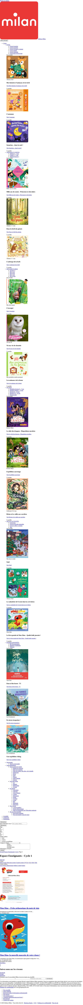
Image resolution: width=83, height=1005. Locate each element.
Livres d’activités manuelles (17, 524)
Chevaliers (15, 790)
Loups (14, 800)
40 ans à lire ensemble (15, 812)
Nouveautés (9, 762)
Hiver (14, 774)
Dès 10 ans (12, 276)
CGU (35, 1003)
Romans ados (13, 395)
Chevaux (15, 791)
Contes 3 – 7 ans (14, 155)
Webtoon (12, 647)
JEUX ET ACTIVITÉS (12, 521)
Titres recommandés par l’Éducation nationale (24, 810)
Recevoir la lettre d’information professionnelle (15, 993)
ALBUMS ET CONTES (12, 152)
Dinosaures (16, 796)
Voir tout (2, 859)
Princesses (15, 804)
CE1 (27, 862)
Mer (14, 801)
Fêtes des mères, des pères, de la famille (23, 771)
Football (15, 798)
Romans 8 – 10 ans (15, 392)
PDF (3, 838)
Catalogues (6, 817)
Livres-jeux (13, 523)
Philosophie (16, 785)
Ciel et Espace (16, 793)
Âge (1, 827)
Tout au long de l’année (16, 766)
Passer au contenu (4, 0)
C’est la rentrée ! (17, 807)
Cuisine (15, 794)
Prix (1, 831)
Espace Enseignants (9, 852)
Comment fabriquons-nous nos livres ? (13, 997)
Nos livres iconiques (18, 813)
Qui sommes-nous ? (8, 996)
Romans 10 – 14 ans (15, 393)
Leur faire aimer (14, 781)
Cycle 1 (17, 852)
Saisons (15, 780)
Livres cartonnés (14, 52)
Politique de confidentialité (7, 987)
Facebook (2, 972)
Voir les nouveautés (15, 764)
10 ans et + (12, 270)
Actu (1, 865)
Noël (14, 775)
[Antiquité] (18, 848)
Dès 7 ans (12, 275)
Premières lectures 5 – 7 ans (17, 389)
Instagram (2, 975)
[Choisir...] (18, 844)
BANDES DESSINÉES (12, 642)
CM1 (32, 862)
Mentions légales (28, 1003)
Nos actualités (6, 990)
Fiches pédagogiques (18, 809)
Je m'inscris (49, 978)
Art (14, 782)
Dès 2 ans (12, 272)
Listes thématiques (11, 765)
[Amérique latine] (18, 847)
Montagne (15, 803)
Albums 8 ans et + (14, 156)
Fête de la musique (18, 769)
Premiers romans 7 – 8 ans (16, 390)
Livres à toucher (14, 46)
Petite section (3, 862)
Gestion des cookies (8, 1000)
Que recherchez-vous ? (6, 823)
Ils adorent (12, 788)
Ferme (14, 797)
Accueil (2, 852)
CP (25, 862)
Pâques (15, 777)
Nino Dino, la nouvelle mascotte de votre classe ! (20, 955)
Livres (4, 43)
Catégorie (2, 843)
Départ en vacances (18, 768)
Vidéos (4, 840)
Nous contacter (7, 991)
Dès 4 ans (12, 273)
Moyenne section (11, 862)
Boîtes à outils (17, 865)
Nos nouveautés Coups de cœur (21, 814)
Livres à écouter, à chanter (16, 49)
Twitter (2, 974)
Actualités (5, 816)
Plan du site (55, 1003)
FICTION (9, 387)
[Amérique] (18, 846)
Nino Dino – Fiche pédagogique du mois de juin (19, 908)
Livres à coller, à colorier (16, 525)
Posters (23, 865)
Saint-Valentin (16, 778)
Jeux (11, 527)
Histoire (15, 784)
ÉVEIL (8, 45)
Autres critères (3, 836)
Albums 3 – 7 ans (14, 153)
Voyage (15, 787)
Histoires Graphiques (15, 645)
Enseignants (6, 819)
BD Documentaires (15, 644)
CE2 (30, 862)
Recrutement (6, 998)
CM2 (35, 862)
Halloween (16, 772)
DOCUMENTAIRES (12, 269)
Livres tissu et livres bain (16, 53)
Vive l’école (13, 806)
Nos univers (6, 994)
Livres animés (13, 50)
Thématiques (3, 848)
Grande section (20, 862)
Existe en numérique (7, 841)
